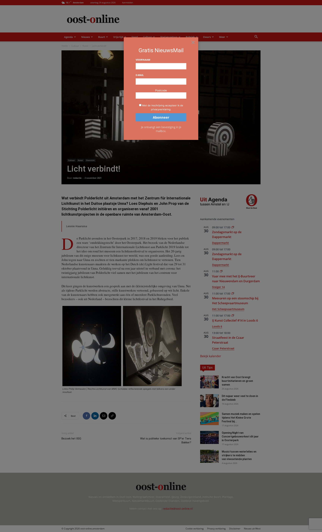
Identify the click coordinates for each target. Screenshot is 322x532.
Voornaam (143, 59)
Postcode (161, 90)
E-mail (140, 75)
